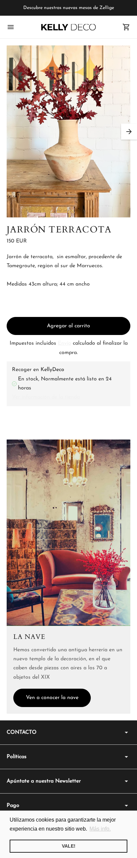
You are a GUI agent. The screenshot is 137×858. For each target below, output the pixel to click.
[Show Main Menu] (10, 27)
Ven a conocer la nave (52, 697)
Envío (64, 343)
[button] (129, 132)
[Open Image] (68, 131)
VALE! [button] (68, 846)
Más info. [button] (100, 829)
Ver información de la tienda (46, 397)
